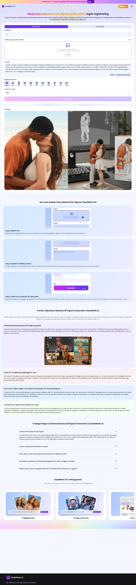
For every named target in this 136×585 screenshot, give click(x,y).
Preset (112, 75)
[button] (68, 50)
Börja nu (91, 2)
